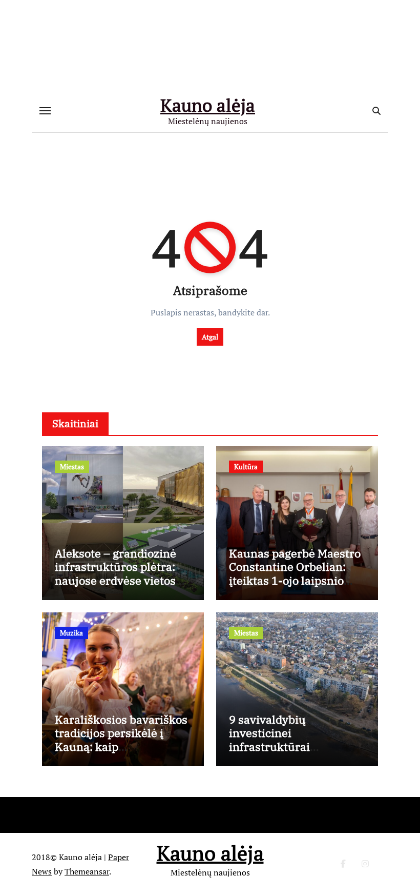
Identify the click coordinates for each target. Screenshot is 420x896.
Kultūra (246, 466)
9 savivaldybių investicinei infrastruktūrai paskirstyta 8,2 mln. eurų (296, 739)
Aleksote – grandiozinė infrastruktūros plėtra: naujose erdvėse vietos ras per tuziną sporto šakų (115, 580)
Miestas (72, 466)
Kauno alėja (207, 105)
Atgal (210, 337)
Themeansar (87, 871)
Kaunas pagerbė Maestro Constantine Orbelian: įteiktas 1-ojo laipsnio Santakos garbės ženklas (296, 573)
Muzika (71, 633)
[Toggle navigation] (45, 110)
